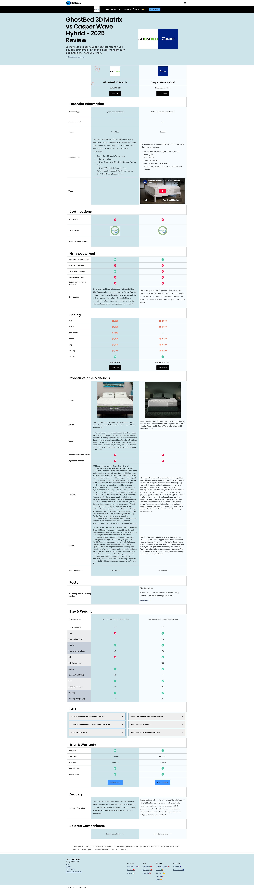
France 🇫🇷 (159, 876)
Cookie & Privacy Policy (74, 872)
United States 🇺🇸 (133, 867)
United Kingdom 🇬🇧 (162, 867)
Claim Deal (154, 9)
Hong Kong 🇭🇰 (147, 870)
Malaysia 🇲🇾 (147, 873)
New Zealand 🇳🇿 (178, 870)
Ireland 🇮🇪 (159, 870)
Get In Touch (70, 869)
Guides (68, 867)
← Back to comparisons (75, 57)
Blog (67, 864)
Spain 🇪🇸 (159, 880)
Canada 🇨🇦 (131, 870)
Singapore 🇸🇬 (147, 867)
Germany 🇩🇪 (160, 873)
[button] (185, 3)
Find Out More (115, 782)
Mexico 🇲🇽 (130, 873)
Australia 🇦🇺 (177, 867)
